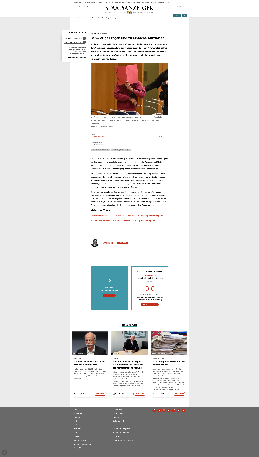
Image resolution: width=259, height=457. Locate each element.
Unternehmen (77, 2)
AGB (75, 409)
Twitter (159, 410)
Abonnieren (109, 295)
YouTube (169, 410)
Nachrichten (91, 18)
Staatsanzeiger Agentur (118, 2)
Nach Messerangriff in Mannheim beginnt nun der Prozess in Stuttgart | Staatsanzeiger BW (127, 216)
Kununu (183, 410)
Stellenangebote (119, 421)
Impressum (78, 417)
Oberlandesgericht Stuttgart (73, 42)
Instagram (164, 410)
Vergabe (107, 2)
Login (76, 421)
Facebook (154, 410)
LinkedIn (178, 410)
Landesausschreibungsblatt (123, 440)
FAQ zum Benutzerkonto (82, 444)
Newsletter (161, 2)
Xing (173, 410)
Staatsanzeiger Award (89, 2)
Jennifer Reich (98, 137)
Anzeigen (146, 2)
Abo (184, 15)
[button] (4, 452)
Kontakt (168, 2)
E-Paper (177, 15)
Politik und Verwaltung (102, 18)
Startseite (84, 18)
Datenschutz (78, 413)
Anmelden (182, 6)
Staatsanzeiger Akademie (134, 2)
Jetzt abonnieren (149, 305)
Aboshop (153, 2)
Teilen (160, 136)
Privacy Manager (80, 448)
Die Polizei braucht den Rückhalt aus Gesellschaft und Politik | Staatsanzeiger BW (123, 221)
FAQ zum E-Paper (80, 440)
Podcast (76, 436)
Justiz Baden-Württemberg (73, 38)
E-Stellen (100, 2)
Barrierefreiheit (118, 413)
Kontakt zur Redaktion (81, 425)
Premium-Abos (149, 275)
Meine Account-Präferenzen (77, 57)
